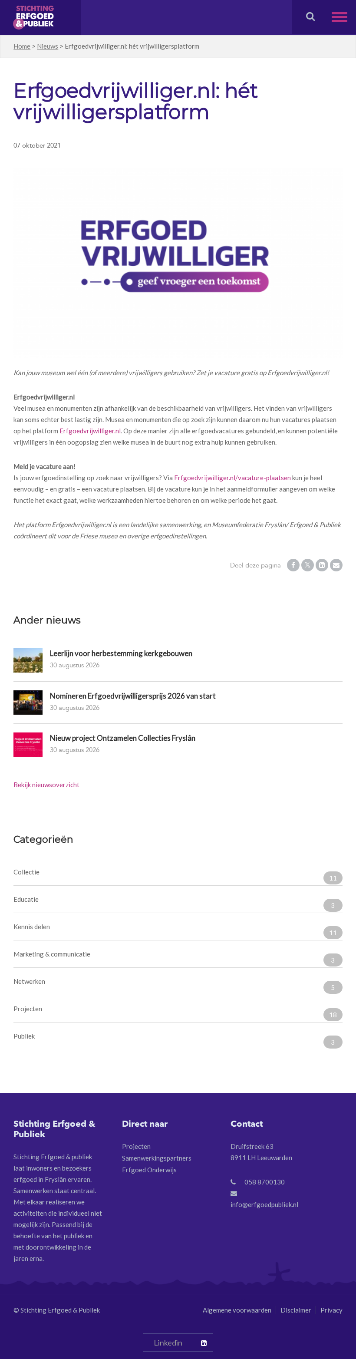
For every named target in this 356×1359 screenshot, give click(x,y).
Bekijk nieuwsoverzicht (46, 784)
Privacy (331, 1310)
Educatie (174, 902)
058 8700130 (264, 1182)
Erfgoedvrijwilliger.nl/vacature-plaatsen (232, 478)
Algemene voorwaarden (237, 1310)
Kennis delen (175, 930)
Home (21, 46)
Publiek (174, 1039)
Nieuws (47, 46)
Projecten (175, 1012)
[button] (344, 17)
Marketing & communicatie (174, 957)
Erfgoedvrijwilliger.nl (90, 431)
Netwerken (174, 984)
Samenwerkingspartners (156, 1158)
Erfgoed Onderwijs (149, 1170)
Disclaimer (295, 1310)
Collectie (175, 875)
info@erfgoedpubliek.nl (264, 1204)
